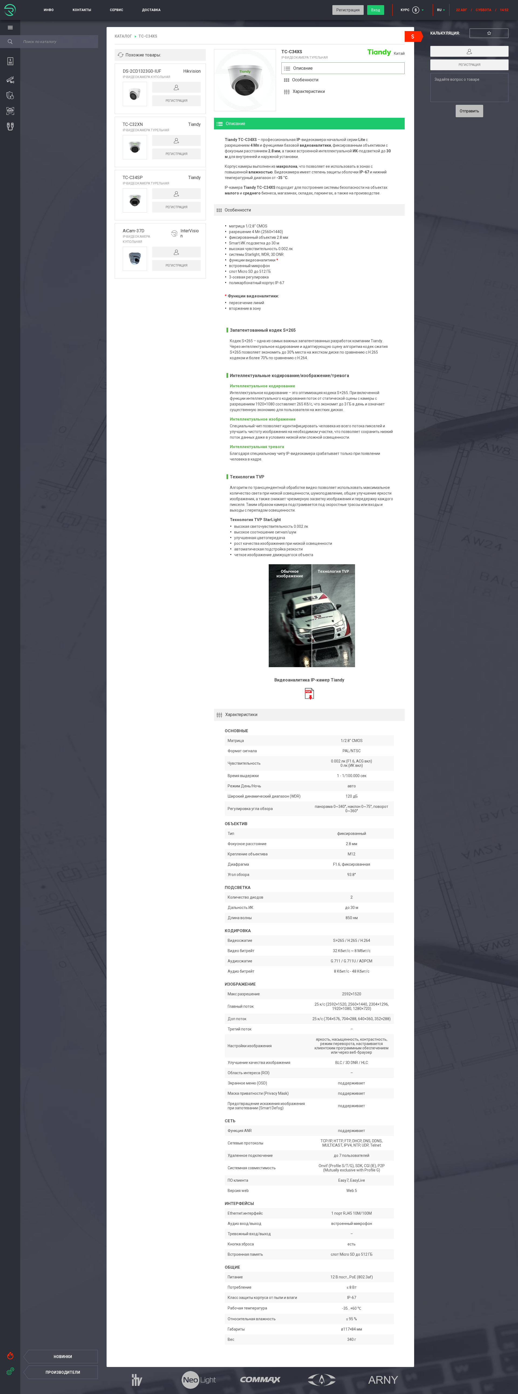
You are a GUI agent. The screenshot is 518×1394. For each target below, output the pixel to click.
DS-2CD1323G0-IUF (142, 71)
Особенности (305, 79)
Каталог (123, 36)
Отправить (469, 111)
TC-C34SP (133, 177)
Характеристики (309, 91)
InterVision (189, 233)
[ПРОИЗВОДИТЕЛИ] (10, 1370)
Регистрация (348, 10)
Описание (303, 68)
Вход (375, 10)
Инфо (49, 10)
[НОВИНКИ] (10, 1354)
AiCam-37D (133, 230)
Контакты (82, 10)
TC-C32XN (133, 124)
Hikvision (192, 71)
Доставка (151, 10)
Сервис (116, 10)
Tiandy (194, 124)
